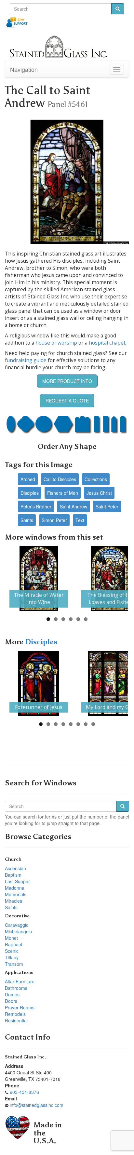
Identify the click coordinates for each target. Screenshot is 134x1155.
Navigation (24, 69)
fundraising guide (26, 360)
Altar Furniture (19, 981)
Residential (16, 1020)
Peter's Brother (35, 506)
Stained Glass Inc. (25, 1057)
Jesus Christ (99, 493)
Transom (14, 964)
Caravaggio (17, 925)
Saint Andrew (73, 506)
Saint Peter (107, 506)
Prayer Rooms (19, 1007)
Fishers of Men (62, 493)
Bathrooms (16, 988)
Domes (12, 994)
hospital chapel (107, 342)
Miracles (13, 901)
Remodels (15, 1014)
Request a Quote (67, 400)
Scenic (12, 951)
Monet (11, 938)
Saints (26, 520)
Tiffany (12, 957)
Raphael (13, 944)
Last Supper (17, 881)
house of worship (56, 342)
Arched (27, 479)
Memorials (15, 894)
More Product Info (67, 381)
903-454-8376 (24, 1092)
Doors (11, 1001)
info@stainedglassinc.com (36, 1105)
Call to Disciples (60, 479)
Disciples (29, 493)
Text (79, 520)
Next (118, 578)
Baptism (13, 875)
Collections (96, 479)
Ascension (15, 868)
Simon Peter (54, 520)
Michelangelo (18, 931)
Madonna (14, 888)
